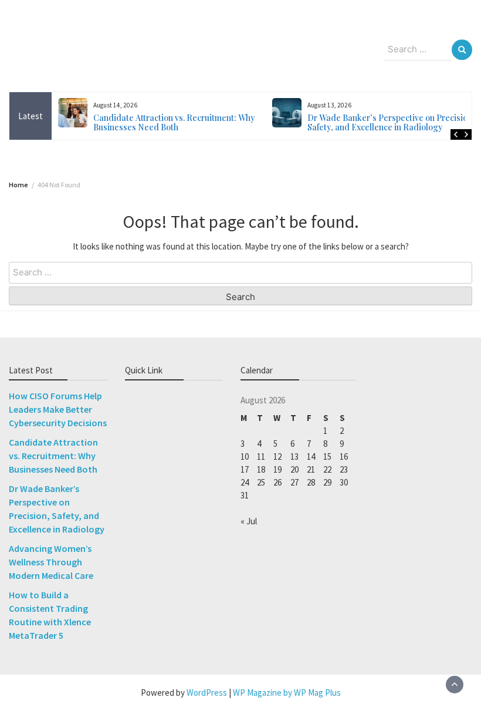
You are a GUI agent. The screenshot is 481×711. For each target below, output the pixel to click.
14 (311, 456)
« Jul (248, 521)
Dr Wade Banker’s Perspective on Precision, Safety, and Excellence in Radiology (358, 122)
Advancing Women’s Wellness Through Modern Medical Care (51, 561)
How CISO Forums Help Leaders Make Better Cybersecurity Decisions (58, 409)
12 (277, 456)
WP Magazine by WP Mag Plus (287, 692)
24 (244, 482)
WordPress (207, 692)
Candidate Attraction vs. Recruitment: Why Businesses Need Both (141, 122)
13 (294, 456)
